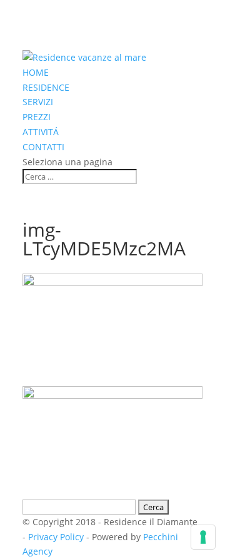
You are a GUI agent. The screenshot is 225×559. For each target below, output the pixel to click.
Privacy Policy (56, 537)
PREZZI (36, 117)
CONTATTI (43, 147)
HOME (35, 72)
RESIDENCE (45, 87)
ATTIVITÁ (40, 132)
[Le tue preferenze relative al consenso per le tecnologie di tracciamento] (203, 537)
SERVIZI (37, 102)
